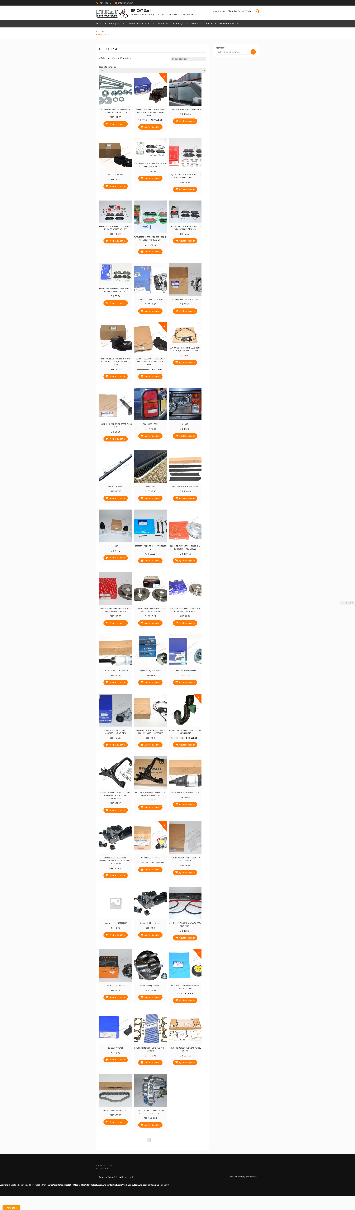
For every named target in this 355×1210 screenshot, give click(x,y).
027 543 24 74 (106, 3)
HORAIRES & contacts (201, 23)
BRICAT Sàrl (141, 10)
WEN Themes (251, 1176)
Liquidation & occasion (138, 23)
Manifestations (226, 23)
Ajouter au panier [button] (117, 124)
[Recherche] (253, 52)
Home (99, 23)
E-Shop (112, 23)
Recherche (220, 47)
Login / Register (218, 11)
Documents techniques (168, 23)
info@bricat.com (126, 3)
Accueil (101, 31)
